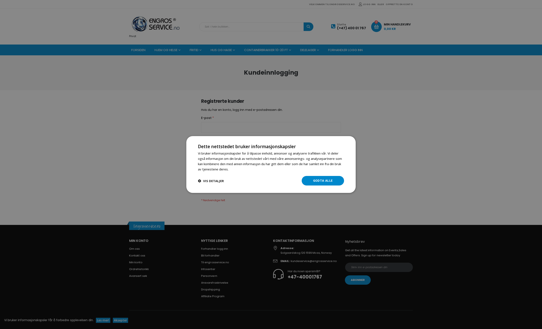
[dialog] (271, 164)
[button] (211, 180)
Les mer (235, 169)
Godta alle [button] (323, 180)
